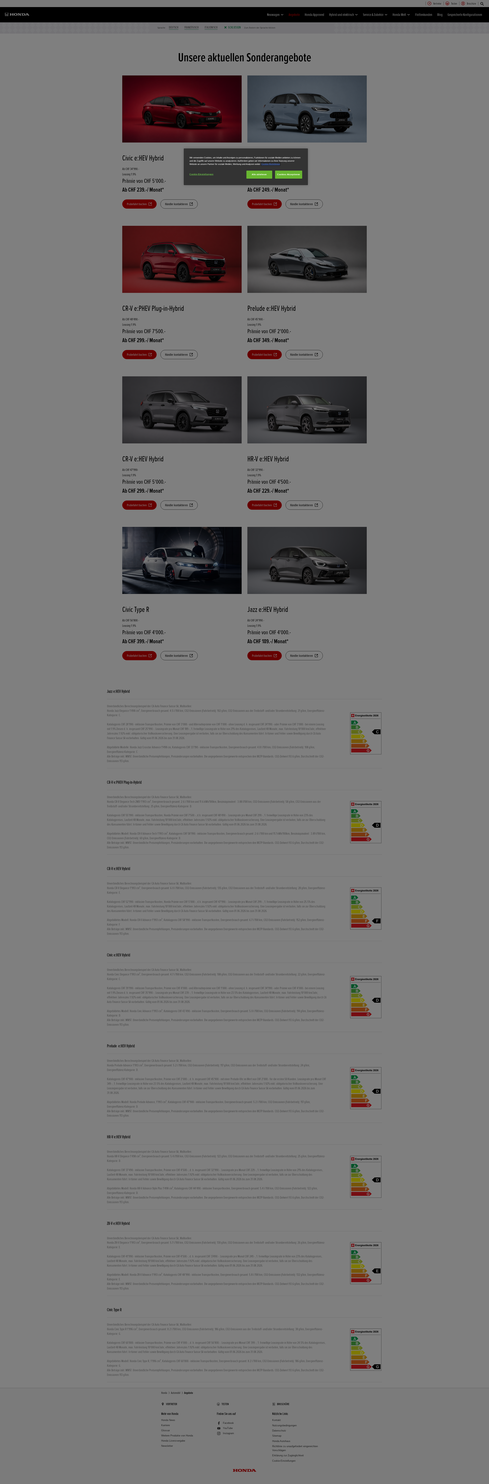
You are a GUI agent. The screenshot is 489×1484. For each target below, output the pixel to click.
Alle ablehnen (259, 174)
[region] (246, 166)
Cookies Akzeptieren (288, 174)
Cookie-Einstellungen (201, 174)
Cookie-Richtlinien (270, 164)
